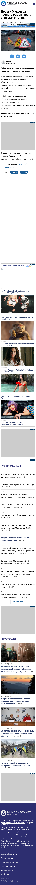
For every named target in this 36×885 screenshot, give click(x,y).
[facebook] (2, 875)
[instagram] (5, 875)
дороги (24, 172)
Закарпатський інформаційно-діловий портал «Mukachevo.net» (17, 822)
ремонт (14, 172)
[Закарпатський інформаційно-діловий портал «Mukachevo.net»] (15, 3)
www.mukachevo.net (8, 834)
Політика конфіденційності (11, 862)
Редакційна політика (8, 866)
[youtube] (8, 875)
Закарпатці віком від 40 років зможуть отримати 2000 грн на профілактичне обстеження (17, 733)
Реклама (18, 25)
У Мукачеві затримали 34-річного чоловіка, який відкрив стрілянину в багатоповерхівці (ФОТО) (16, 669)
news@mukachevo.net (9, 854)
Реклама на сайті (7, 858)
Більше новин (18, 602)
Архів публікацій (7, 870)
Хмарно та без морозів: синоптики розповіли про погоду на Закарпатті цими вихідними (16, 701)
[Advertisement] (18, 136)
